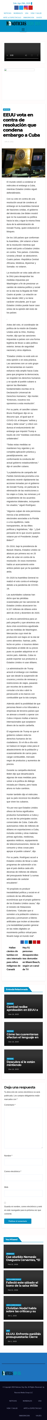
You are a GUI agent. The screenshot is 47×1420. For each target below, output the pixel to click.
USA (26, 13)
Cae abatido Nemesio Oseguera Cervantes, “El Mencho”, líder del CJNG (23, 1260)
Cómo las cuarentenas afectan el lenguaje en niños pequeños (22, 1037)
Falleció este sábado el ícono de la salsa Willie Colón (22, 1285)
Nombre (8, 1156)
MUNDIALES (18, 13)
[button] (42, 29)
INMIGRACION (28, 18)
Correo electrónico (12, 1171)
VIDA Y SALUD (36, 13)
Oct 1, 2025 (12, 1316)
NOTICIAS (7, 13)
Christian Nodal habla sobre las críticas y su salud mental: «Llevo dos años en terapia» (21, 1312)
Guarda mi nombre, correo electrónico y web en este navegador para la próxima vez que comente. (23, 1210)
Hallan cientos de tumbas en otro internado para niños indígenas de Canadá (14, 958)
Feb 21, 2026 (13, 1290)
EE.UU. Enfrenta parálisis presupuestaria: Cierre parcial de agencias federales (23, 1338)
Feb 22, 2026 (13, 1264)
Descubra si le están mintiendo (21, 1063)
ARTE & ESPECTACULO (12, 18)
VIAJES (39, 18)
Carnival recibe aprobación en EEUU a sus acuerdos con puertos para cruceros (22, 1011)
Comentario (9, 1105)
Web (6, 1187)
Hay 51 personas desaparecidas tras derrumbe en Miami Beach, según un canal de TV (31, 958)
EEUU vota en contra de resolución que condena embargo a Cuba (21, 125)
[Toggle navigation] (23, 29)
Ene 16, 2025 (14, 1014)
